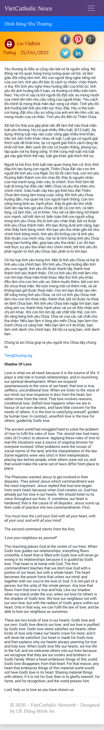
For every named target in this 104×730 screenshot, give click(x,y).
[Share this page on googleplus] (90, 39)
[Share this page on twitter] (65, 53)
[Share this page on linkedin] (78, 53)
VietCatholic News (28, 8)
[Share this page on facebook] (65, 39)
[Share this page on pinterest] (78, 39)
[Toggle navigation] (91, 8)
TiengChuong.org (18, 355)
